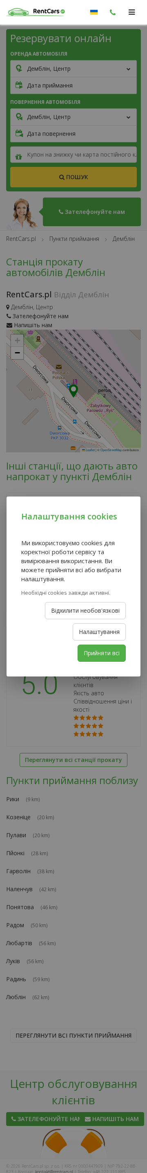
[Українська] (94, 12)
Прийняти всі (102, 653)
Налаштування (99, 632)
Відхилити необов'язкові (85, 610)
